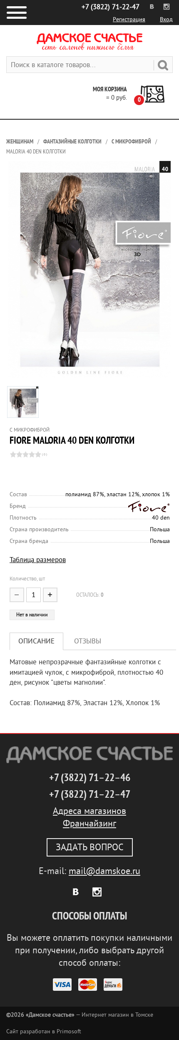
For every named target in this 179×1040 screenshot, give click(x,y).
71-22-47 (110, 7)
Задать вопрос (90, 847)
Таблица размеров (38, 560)
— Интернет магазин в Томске (79, 1015)
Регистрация (129, 19)
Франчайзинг (89, 824)
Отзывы (87, 641)
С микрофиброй (131, 141)
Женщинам (19, 141)
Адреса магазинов (89, 811)
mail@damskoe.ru (104, 871)
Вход (166, 19)
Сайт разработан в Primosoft (43, 1031)
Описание (36, 641)
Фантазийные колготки (72, 141)
